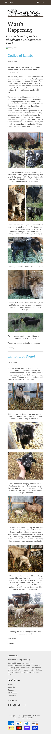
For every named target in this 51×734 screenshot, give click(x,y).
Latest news (14, 656)
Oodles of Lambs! (21, 56)
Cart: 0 (43, 2)
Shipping (11, 690)
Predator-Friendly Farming (19, 660)
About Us (11, 687)
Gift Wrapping (13, 693)
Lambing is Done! (21, 356)
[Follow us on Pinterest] (14, 706)
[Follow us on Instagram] (19, 706)
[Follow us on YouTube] (24, 706)
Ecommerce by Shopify (24, 718)
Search (10, 684)
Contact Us (12, 696)
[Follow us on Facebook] (10, 706)
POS (34, 716)
